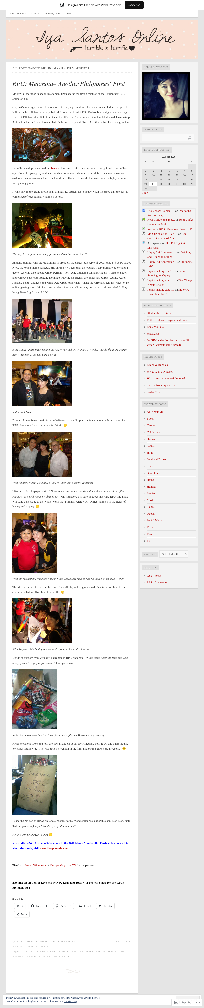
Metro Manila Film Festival (81, 951)
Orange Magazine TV (63, 865)
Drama (151, 439)
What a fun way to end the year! (166, 378)
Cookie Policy (70, 1001)
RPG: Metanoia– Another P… (177, 229)
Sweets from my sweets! (161, 385)
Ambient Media (50, 951)
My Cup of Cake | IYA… (162, 234)
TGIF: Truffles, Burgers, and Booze (168, 320)
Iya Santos (23, 941)
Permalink (68, 941)
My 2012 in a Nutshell (160, 371)
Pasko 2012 (153, 392)
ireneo (151, 229)
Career (151, 425)
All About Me (155, 412)
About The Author (17, 13)
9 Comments (124, 941)
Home (150, 480)
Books (150, 418)
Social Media (155, 520)
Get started (134, 4)
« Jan (145, 193)
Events (151, 446)
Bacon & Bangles (157, 365)
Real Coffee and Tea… (161, 219)
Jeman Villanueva (35, 865)
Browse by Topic (52, 13)
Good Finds (153, 473)
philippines (110, 951)
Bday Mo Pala (155, 327)
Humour (151, 486)
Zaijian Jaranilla (59, 956)
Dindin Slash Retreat (159, 313)
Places (151, 507)
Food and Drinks (156, 459)
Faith (150, 452)
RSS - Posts (154, 575)
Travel (150, 534)
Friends (151, 466)
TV (149, 541)
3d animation (29, 951)
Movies (45, 946)
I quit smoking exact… (160, 271)
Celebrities (31, 946)
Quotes (151, 513)
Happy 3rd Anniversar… (162, 252)
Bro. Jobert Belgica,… (160, 211)
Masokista (153, 333)
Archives (35, 13)
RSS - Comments (157, 582)
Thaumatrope (36, 956)
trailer (55, 168)
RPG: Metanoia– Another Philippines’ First (68, 83)
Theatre (151, 527)
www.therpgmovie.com (54, 848)
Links (68, 13)
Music (150, 500)
